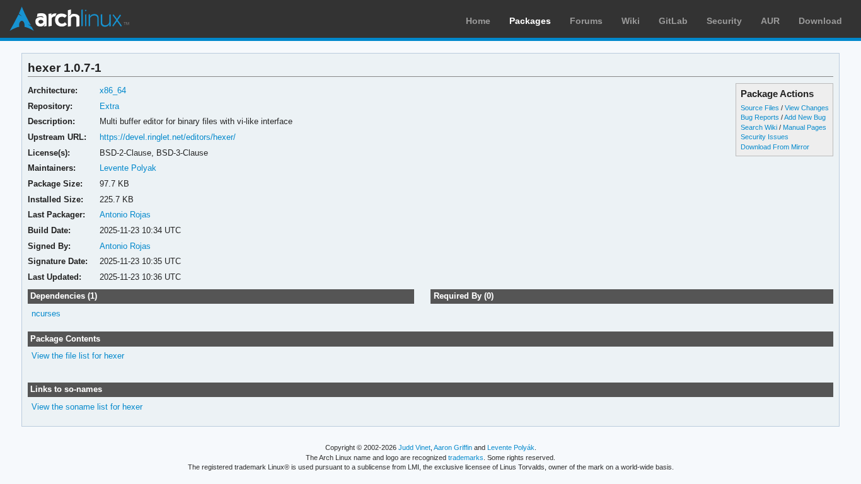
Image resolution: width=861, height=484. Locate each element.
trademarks (465, 457)
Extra (109, 106)
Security (724, 21)
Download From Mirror (775, 147)
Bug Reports (760, 117)
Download (820, 21)
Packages (530, 21)
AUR (770, 21)
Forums (586, 21)
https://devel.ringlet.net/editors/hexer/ (168, 137)
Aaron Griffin (453, 447)
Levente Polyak (128, 168)
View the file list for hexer (78, 355)
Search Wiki (759, 127)
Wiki (630, 21)
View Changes (807, 108)
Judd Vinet (414, 447)
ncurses (46, 313)
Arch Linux (69, 19)
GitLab (673, 21)
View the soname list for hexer (87, 407)
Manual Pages (804, 127)
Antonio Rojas (125, 214)
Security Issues (765, 137)
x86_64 (113, 90)
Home (478, 21)
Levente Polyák (511, 447)
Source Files (760, 108)
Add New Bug (805, 117)
